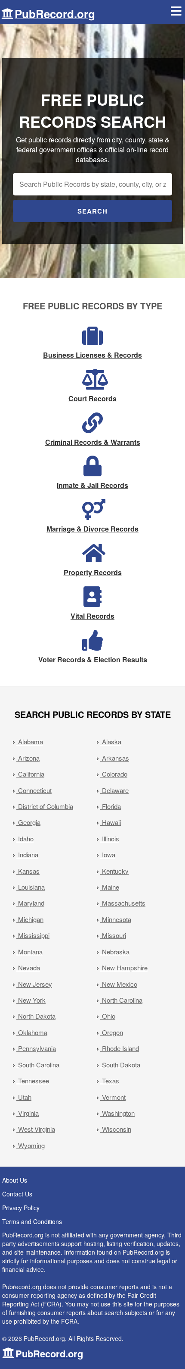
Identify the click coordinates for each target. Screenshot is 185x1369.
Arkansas (114, 757)
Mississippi (32, 935)
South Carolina (37, 1064)
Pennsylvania (36, 1048)
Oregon (111, 1032)
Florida (110, 806)
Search (92, 211)
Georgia (28, 822)
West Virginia (35, 1128)
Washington (117, 1112)
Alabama (29, 741)
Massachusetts (122, 902)
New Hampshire (124, 967)
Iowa (107, 854)
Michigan (29, 919)
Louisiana (30, 886)
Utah (23, 1096)
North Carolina (121, 999)
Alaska (110, 741)
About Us (14, 1180)
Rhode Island (119, 1048)
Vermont (113, 1096)
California (30, 773)
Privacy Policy (21, 1207)
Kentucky (114, 870)
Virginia (27, 1112)
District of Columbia (44, 806)
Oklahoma (31, 1032)
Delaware (114, 790)
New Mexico (118, 983)
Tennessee (32, 1080)
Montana (29, 951)
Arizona (28, 757)
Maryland (30, 902)
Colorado (113, 773)
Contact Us (17, 1194)
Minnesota (115, 919)
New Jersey (34, 983)
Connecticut (34, 790)
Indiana (27, 854)
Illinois (109, 838)
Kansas (28, 870)
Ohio (107, 1015)
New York (31, 999)
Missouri (113, 935)
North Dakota (36, 1015)
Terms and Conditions (32, 1221)
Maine (109, 886)
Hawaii (110, 822)
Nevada (28, 967)
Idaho (25, 838)
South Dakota (120, 1064)
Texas (109, 1080)
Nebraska (115, 951)
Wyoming (30, 1145)
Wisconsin (115, 1128)
